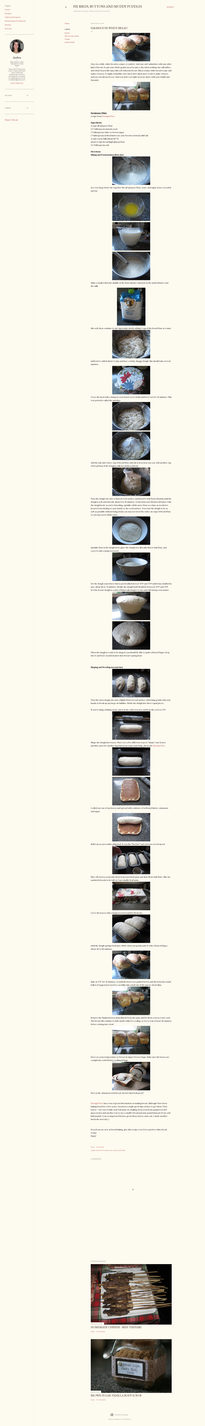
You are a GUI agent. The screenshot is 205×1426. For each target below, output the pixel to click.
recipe (67, 39)
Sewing (8, 25)
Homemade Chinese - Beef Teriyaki (116, 1327)
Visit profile (16, 83)
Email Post (100, 1147)
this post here (159, 745)
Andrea (17, 57)
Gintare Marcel (126, 1419)
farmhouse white (72, 36)
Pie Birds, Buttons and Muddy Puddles (107, 6)
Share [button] (67, 23)
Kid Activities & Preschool (15, 21)
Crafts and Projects (12, 17)
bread (67, 33)
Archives (8, 29)
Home (7, 10)
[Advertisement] (131, 1237)
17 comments (101, 1400)
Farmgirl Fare (108, 116)
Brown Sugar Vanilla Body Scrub (116, 1395)
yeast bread (69, 42)
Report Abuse (11, 120)
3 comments (100, 1331)
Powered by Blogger (121, 1415)
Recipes (8, 13)
